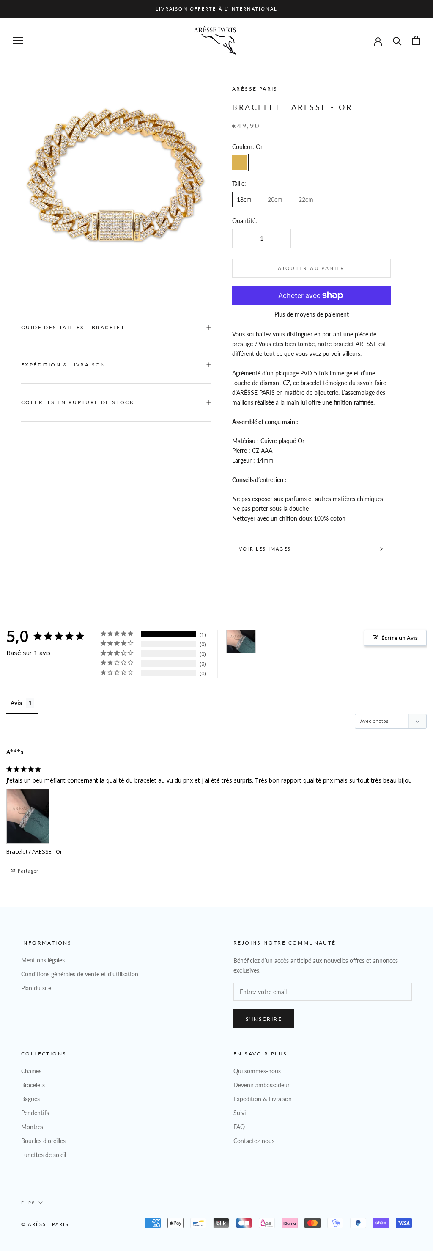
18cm (244, 199)
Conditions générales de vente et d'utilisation (79, 974)
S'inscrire (264, 1019)
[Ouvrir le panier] (416, 40)
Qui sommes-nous (257, 1071)
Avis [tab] (16, 703)
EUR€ (28, 1202)
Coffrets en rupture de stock (77, 402)
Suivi (239, 1112)
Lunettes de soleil (43, 1154)
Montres (32, 1126)
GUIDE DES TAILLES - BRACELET (73, 327)
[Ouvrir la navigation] (18, 40)
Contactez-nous (253, 1140)
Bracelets (33, 1084)
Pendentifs (35, 1112)
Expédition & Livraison (63, 364)
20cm (275, 199)
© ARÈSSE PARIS (45, 1224)
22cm (306, 199)
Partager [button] (27, 870)
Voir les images (265, 548)
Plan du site (36, 988)
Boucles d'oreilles (43, 1140)
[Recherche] (397, 40)
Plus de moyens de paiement (311, 314)
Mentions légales (43, 960)
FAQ (239, 1126)
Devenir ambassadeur (261, 1084)
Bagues (30, 1098)
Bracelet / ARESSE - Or (34, 851)
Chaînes (31, 1071)
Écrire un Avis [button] (399, 638)
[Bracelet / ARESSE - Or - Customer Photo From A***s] (241, 641)
